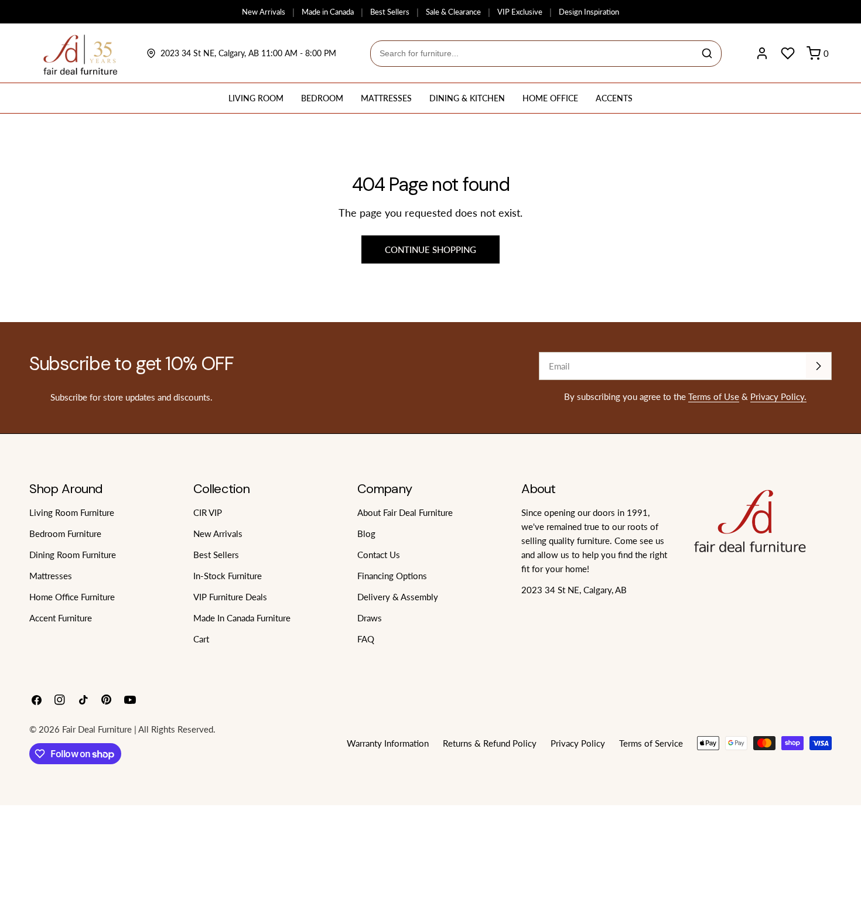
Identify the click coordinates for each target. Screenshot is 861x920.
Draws (369, 618)
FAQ (365, 639)
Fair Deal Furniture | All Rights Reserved (137, 729)
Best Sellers (389, 11)
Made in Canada (328, 11)
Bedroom (322, 98)
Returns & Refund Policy (490, 743)
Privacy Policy (578, 743)
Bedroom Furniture (65, 533)
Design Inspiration (589, 11)
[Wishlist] (788, 53)
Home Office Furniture (72, 596)
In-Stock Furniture (227, 575)
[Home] (80, 53)
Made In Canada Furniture (242, 618)
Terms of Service (651, 743)
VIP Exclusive (519, 11)
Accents (614, 98)
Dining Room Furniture (72, 554)
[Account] (762, 53)
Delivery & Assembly (397, 596)
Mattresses (386, 98)
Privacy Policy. (778, 396)
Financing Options (392, 575)
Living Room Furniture (71, 512)
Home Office (550, 98)
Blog (366, 533)
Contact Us (378, 554)
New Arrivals (263, 11)
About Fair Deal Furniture (405, 512)
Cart (201, 639)
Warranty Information (388, 743)
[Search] (707, 53)
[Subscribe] (818, 366)
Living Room (255, 98)
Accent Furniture (60, 618)
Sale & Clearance (453, 11)
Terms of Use (713, 396)
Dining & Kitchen (467, 98)
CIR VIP (207, 512)
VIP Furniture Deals (230, 596)
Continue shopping (430, 249)
